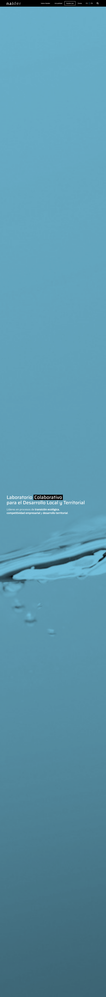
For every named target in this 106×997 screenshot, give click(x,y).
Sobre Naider (45, 3)
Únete (80, 3)
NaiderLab (70, 3)
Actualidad (58, 3)
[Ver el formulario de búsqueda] (97, 3)
